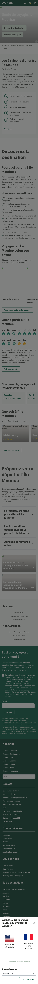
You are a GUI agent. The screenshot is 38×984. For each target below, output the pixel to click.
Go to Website (28, 980)
